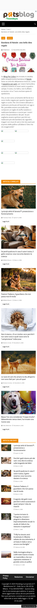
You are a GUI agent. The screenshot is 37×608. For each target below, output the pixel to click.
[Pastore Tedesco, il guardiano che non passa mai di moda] (18, 279)
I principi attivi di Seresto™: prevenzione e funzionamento (24, 448)
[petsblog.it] (18, 15)
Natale (28, 79)
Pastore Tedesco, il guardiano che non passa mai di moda (23, 488)
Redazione (18, 577)
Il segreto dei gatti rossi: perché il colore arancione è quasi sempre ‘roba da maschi (24, 503)
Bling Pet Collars (10, 76)
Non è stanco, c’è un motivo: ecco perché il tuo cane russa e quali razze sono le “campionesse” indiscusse (17, 336)
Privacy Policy (5, 577)
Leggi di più (5, 221)
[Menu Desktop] (3, 24)
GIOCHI (10, 38)
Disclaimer (30, 577)
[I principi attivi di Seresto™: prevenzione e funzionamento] (18, 197)
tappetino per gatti (9, 84)
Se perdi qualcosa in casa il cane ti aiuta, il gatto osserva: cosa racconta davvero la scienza (17, 254)
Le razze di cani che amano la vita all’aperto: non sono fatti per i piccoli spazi (18, 378)
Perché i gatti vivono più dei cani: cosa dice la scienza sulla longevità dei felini (24, 460)
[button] (35, 24)
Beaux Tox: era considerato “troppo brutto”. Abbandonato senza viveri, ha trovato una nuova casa (18, 419)
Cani (3, 38)
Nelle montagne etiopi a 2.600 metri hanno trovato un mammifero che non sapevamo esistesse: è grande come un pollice (24, 557)
